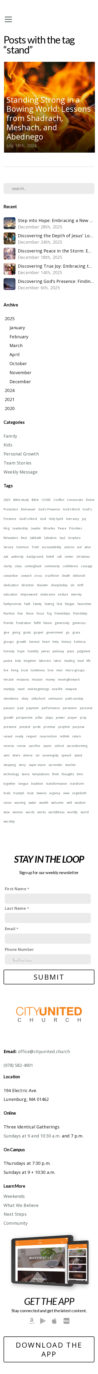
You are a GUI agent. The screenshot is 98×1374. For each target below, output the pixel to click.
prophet (64, 727)
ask (6, 557)
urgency (54, 793)
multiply (9, 689)
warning (20, 803)
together (9, 784)
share (16, 755)
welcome (57, 803)
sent (7, 755)
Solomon (22, 547)
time (80, 774)
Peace (62, 528)
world (85, 812)
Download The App (49, 1349)
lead (81, 661)
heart (46, 642)
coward (26, 576)
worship (9, 821)
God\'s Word (28, 519)
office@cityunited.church (44, 1051)
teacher (70, 765)
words (30, 812)
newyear (71, 689)
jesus (70, 651)
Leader (36, 528)
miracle (9, 679)
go (67, 632)
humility (33, 651)
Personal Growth (21, 454)
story (22, 765)
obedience (11, 699)
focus (40, 613)
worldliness (56, 812)
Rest (24, 538)
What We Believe (21, 1205)
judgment (83, 651)
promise (49, 727)
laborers (45, 661)
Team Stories (17, 463)
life (89, 661)
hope (21, 651)
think (55, 774)
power (60, 718)
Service (8, 547)
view (66, 793)
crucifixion (52, 576)
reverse (9, 746)
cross (38, 576)
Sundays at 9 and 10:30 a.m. (32, 1136)
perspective (24, 718)
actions (69, 547)
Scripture (74, 538)
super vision (37, 765)
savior (47, 746)
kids (18, 661)
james (45, 651)
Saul (62, 538)
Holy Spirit (56, 519)
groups (9, 642)
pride (37, 727)
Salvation (50, 538)
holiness (79, 642)
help (56, 642)
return (76, 736)
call (59, 557)
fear (20, 613)
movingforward (68, 679)
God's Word (71, 509)
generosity (62, 623)
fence (30, 613)
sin (37, 755)
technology (11, 774)
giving (16, 632)
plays (49, 718)
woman (18, 812)
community (52, 566)
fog (49, 613)
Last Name (15, 908)
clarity (8, 566)
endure (63, 594)
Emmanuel (28, 509)
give (6, 632)
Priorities (75, 528)
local (24, 670)
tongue (23, 784)
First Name (15, 888)
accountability (51, 547)
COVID (46, 500)
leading (69, 661)
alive (87, 547)
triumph (18, 793)
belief (50, 557)
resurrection (48, 736)
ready (19, 736)
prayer (72, 718)
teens (25, 774)
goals (27, 632)
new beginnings (38, 689)
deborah (79, 576)
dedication (11, 585)
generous (78, 623)
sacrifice (34, 746)
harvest (34, 642)
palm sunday (74, 699)
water (32, 803)
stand (78, 755)
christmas (83, 557)
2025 (7, 500)
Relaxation (11, 538)
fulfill (37, 623)
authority (17, 557)
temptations (40, 774)
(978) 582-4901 (18, 1065)
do (72, 585)
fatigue (69, 604)
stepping (10, 765)
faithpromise (12, 604)
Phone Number (19, 949)
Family (10, 436)
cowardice (11, 576)
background (35, 557)
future (48, 623)
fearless (9, 613)
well (69, 803)
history (66, 642)
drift (80, 585)
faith (27, 604)
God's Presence (49, 509)
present (25, 727)
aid (79, 547)
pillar (39, 718)
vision (8, 803)
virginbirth (79, 793)
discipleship (59, 585)
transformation (56, 784)
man (59, 670)
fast (59, 604)
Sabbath (35, 538)
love (51, 670)
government (54, 632)
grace (76, 632)
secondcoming (77, 746)
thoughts (68, 774)
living (14, 670)
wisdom (80, 803)
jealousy (58, 651)
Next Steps (15, 1214)
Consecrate (75, 500)
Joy (84, 519)
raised (8, 736)
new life (57, 689)
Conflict (59, 500)
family (37, 604)
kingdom (30, 661)
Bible (35, 500)
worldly (72, 812)
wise (7, 812)
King (7, 528)
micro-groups (74, 670)
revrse (21, 746)
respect (31, 736)
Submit (49, 977)
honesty (9, 651)
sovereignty (50, 755)
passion (9, 708)
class (18, 566)
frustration (23, 623)
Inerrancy (72, 519)
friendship (80, 613)
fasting (49, 604)
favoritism (85, 604)
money (50, 679)
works (41, 812)
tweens (41, 793)
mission (37, 679)
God (43, 519)
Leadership (20, 528)
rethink (64, 736)
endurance (47, 594)
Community (16, 1223)
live (6, 670)
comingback (33, 566)
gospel (38, 632)
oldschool (38, 699)
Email (10, 928)
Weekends (14, 1196)
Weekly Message (21, 472)
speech (66, 755)
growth (21, 642)
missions (23, 679)
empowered (29, 594)
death (66, 576)
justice (8, 661)
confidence (70, 566)
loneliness (38, 670)
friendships (62, 613)
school (59, 746)
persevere (70, 708)
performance (51, 708)
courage (86, 566)
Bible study (21, 500)
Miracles (49, 528)
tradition (37, 784)
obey (25, 699)
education (11, 594)
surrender (56, 765)
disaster (42, 585)
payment (32, 708)
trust (30, 793)
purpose (78, 727)
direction (27, 585)
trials (7, 793)
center (69, 557)
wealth (43, 803)
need (21, 689)
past (20, 708)
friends (8, 623)
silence (28, 755)
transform (77, 784)
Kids (8, 445)
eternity (76, 594)
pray (83, 718)
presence (10, 727)
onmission (55, 699)
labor (57, 661)
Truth (35, 547)
